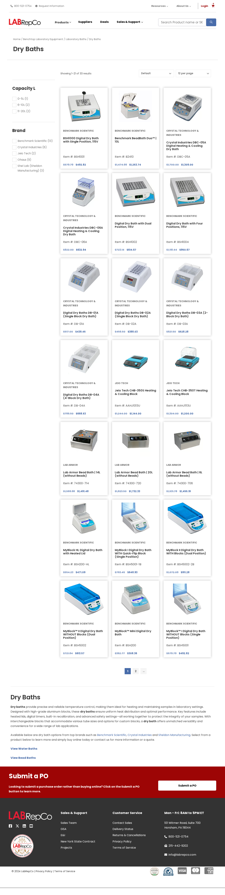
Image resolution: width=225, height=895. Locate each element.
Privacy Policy (44, 871)
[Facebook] (10, 826)
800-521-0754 (23, 6)
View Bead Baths (23, 758)
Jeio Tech (121, 383)
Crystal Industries (140, 735)
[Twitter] (17, 826)
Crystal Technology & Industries (182, 133)
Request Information (51, 6)
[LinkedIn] (24, 826)
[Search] (211, 22)
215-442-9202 (178, 846)
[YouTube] (31, 826)
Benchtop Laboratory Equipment (43, 39)
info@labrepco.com (182, 855)
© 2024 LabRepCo (23, 871)
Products (62, 22)
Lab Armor (70, 465)
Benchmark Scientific (78, 131)
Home (17, 39)
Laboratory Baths (76, 39)
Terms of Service (64, 871)
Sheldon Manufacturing (174, 735)
